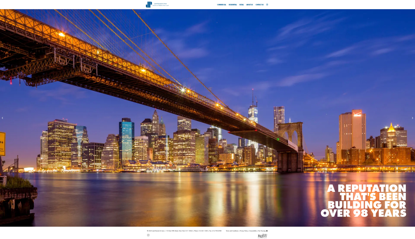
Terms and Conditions (232, 231)
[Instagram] (267, 5)
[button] (2, 118)
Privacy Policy (244, 231)
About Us (249, 5)
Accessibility (253, 231)
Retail (241, 5)
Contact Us (260, 5)
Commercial (221, 5)
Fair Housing (262, 231)
